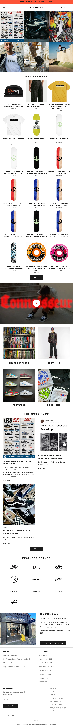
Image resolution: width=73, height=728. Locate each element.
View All (36, 277)
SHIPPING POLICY (56, 701)
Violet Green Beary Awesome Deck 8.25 (36, 139)
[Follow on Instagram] (8, 715)
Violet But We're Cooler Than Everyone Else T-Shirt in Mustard (59, 106)
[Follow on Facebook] (4, 715)
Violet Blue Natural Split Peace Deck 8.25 (13, 235)
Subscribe (10, 705)
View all (36, 549)
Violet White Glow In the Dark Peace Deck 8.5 (59, 139)
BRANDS (53, 692)
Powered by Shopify (48, 724)
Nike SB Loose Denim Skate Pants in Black (36, 105)
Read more (6, 481)
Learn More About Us (53, 643)
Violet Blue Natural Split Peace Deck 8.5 (36, 204)
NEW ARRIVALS (36, 76)
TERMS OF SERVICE (57, 698)
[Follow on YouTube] (13, 715)
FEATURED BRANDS (36, 558)
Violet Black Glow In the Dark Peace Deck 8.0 (36, 235)
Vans (5, 527)
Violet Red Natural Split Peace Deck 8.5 (14, 204)
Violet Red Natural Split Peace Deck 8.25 (59, 172)
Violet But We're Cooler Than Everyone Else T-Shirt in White (13, 140)
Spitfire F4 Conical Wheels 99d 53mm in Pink (59, 267)
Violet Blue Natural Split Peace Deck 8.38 (59, 204)
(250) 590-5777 (8, 663)
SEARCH (53, 688)
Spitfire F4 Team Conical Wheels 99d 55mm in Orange (36, 268)
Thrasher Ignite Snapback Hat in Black (13, 105)
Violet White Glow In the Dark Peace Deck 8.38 (13, 172)
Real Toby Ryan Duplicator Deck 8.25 (14, 267)
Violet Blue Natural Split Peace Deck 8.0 (59, 235)
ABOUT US (53, 695)
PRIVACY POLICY (56, 705)
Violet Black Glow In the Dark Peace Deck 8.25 (36, 172)
